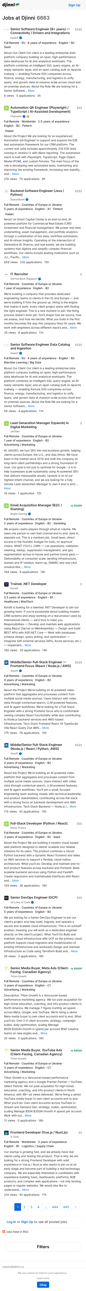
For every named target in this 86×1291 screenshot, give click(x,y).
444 (55, 1207)
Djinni (11, 5)
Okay (43, 1284)
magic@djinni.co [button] (13, 1266)
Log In (11, 1222)
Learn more (43, 1278)
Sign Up (74, 5)
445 (66, 1207)
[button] (31, 90)
